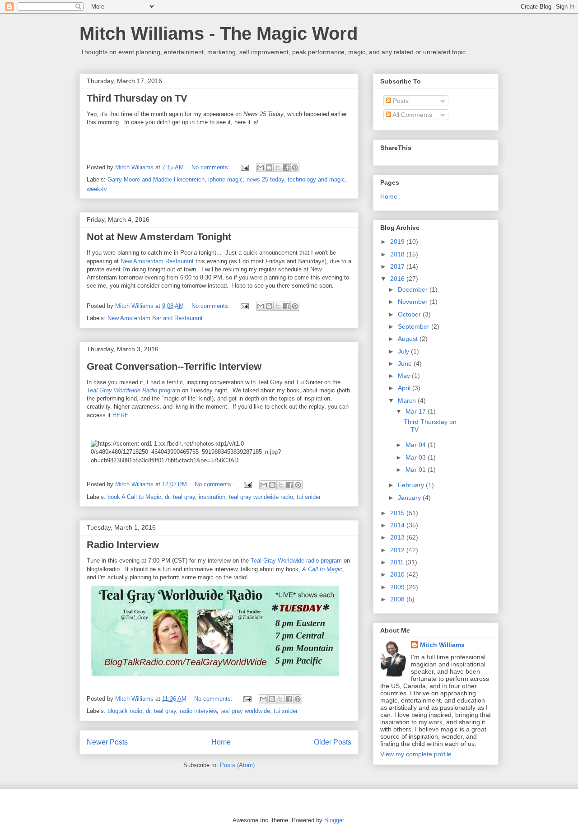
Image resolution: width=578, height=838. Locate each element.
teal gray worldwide (245, 711)
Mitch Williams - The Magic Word (218, 33)
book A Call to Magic (134, 496)
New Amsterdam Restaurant (157, 261)
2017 (398, 266)
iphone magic (225, 179)
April (405, 387)
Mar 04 (417, 444)
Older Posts (332, 742)
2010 (398, 574)
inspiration (212, 496)
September (414, 326)
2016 (398, 278)
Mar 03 (417, 457)
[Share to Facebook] (286, 167)
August (409, 338)
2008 (398, 599)
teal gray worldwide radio (261, 496)
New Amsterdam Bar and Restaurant (155, 318)
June (406, 363)
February (412, 485)
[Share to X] (277, 167)
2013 (398, 537)
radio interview (198, 711)
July (404, 351)
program (133, 390)
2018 (398, 254)
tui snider (309, 496)
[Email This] (260, 167)
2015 (398, 513)
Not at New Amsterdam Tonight (159, 236)
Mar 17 (417, 411)
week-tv (97, 189)
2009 (398, 587)
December (413, 289)
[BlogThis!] (269, 167)
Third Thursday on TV (137, 98)
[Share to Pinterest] (294, 167)
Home (221, 742)
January (410, 497)
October (410, 314)
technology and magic (316, 179)
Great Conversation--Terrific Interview (174, 366)
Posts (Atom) (237, 765)
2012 (398, 550)
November (413, 301)
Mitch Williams (442, 644)
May (405, 375)
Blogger (334, 820)
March (408, 400)
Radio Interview (123, 544)
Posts (400, 100)
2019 (398, 241)
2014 (398, 525)
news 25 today (265, 179)
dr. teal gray (180, 496)
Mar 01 (417, 469)
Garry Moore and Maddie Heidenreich (156, 179)
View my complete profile (416, 754)
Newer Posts (107, 742)
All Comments (411, 114)
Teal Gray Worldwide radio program (296, 560)
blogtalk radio (124, 711)
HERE (120, 415)
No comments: (211, 167)
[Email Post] (244, 167)
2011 (398, 562)
